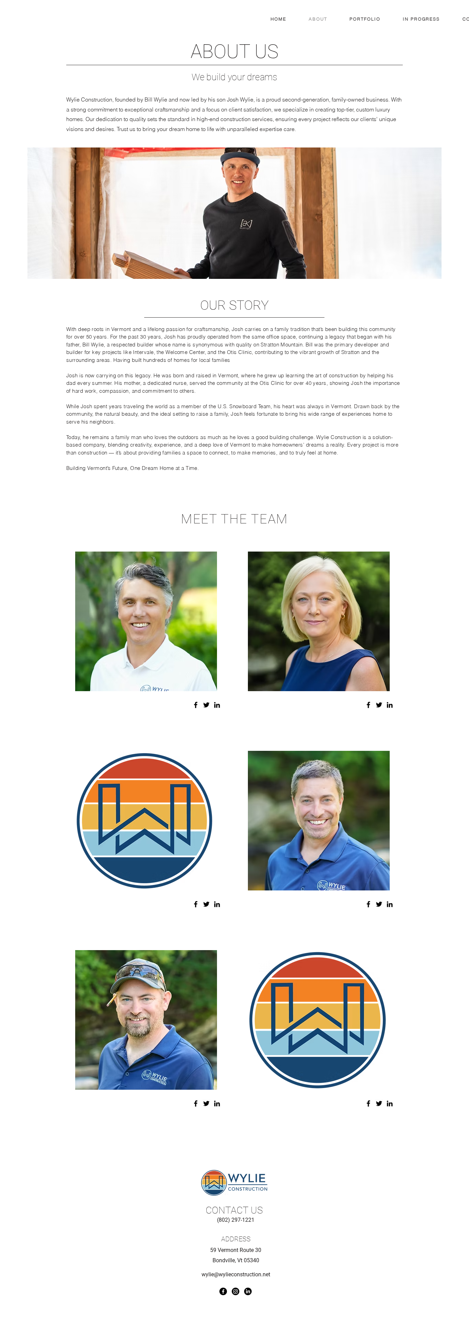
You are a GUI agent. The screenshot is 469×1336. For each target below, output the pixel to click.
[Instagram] (235, 1291)
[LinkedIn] (217, 705)
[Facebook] (196, 705)
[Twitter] (206, 705)
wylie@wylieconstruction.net (236, 1274)
